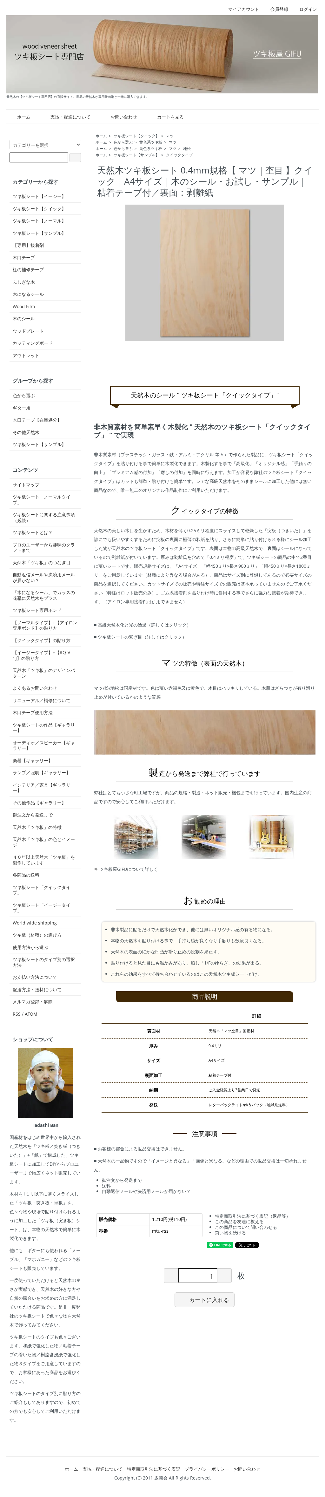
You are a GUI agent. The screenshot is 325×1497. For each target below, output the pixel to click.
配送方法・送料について (37, 989)
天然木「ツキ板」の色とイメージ (44, 842)
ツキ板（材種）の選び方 (37, 935)
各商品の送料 (26, 875)
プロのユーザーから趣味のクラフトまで (44, 547)
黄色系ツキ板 (150, 142)
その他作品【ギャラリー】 (39, 803)
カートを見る (170, 117)
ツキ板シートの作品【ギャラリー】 (44, 727)
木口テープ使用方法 (33, 712)
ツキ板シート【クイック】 (136, 136)
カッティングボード (33, 343)
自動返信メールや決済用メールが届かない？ (146, 1191)
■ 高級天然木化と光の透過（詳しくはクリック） (142, 625)
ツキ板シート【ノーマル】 (39, 221)
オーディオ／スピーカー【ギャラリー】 (44, 745)
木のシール (24, 319)
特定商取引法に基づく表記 (153, 1469)
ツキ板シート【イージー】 (39, 196)
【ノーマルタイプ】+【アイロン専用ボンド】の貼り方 (45, 625)
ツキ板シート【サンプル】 (136, 155)
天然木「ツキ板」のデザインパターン (44, 673)
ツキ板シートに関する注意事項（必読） (44, 517)
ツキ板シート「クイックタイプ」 (41, 890)
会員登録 (279, 9)
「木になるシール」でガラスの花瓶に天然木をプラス (44, 595)
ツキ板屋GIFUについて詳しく (128, 869)
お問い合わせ (123, 117)
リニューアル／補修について (41, 700)
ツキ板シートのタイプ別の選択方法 (44, 962)
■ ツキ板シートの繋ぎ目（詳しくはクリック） (140, 637)
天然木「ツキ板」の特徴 (37, 827)
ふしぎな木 (24, 282)
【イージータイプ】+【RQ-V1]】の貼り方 (41, 655)
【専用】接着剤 (28, 245)
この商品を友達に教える (239, 1221)
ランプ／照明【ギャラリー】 (41, 773)
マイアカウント (243, 9)
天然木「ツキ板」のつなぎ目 (41, 563)
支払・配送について (70, 117)
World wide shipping (35, 923)
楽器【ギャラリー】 (33, 760)
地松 (187, 148)
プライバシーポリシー (207, 1469)
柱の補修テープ (28, 270)
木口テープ (24, 258)
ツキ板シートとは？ (33, 532)
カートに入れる (209, 1299)
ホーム (23, 117)
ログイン (308, 9)
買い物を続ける (230, 1232)
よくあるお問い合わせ (35, 688)
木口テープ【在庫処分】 (37, 420)
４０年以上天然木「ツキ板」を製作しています (44, 859)
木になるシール (28, 294)
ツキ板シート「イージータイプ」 (41, 907)
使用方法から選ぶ (30, 947)
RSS (17, 1014)
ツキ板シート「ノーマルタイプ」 (41, 499)
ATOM (31, 1014)
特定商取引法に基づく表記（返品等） (252, 1216)
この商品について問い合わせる (246, 1227)
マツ (170, 136)
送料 (106, 1186)
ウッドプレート (28, 331)
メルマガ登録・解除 (33, 1002)
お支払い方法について (35, 977)
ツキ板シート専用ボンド (37, 610)
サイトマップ (26, 485)
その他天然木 (26, 432)
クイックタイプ (179, 155)
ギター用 (21, 408)
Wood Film (24, 306)
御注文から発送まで (122, 1180)
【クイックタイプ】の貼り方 (41, 640)
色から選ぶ (123, 142)
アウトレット (26, 355)
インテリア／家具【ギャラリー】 (41, 787)
